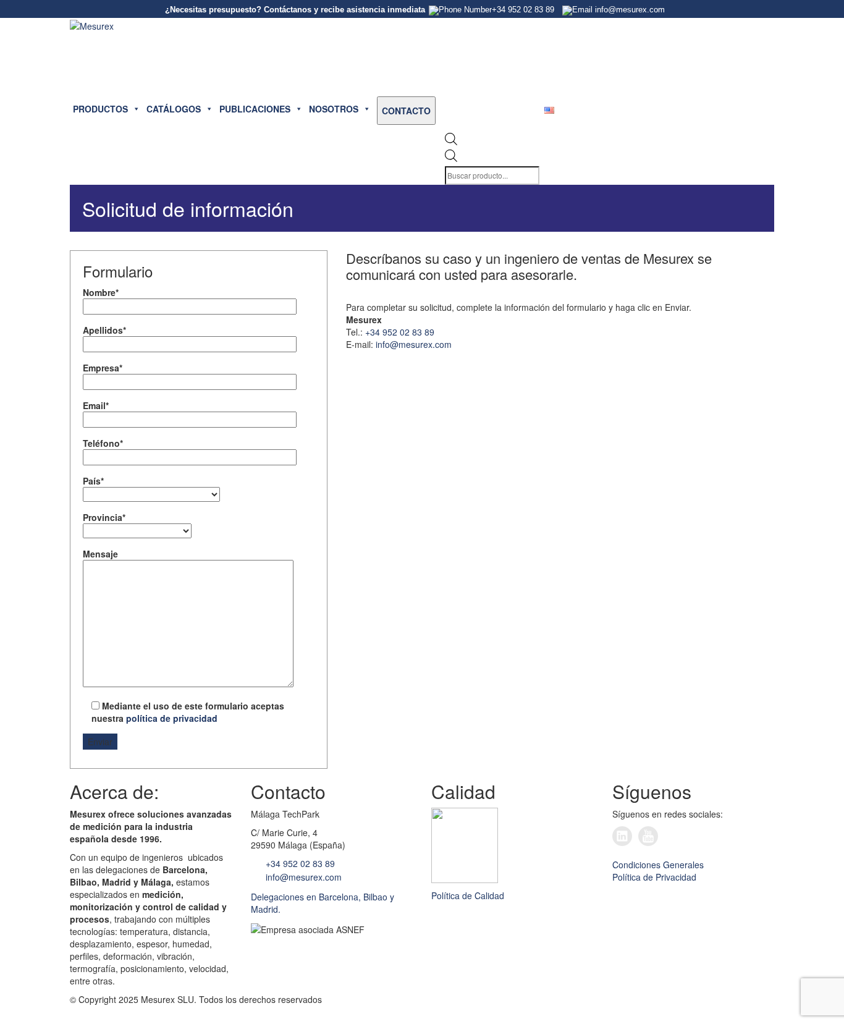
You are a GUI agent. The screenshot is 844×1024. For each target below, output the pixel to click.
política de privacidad (171, 718)
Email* (96, 405)
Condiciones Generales (658, 864)
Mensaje (100, 554)
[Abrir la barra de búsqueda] (451, 142)
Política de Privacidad (654, 877)
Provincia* (104, 517)
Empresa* (102, 368)
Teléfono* (103, 443)
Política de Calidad (467, 895)
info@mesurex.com (414, 344)
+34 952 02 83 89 (399, 332)
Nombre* (101, 292)
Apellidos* (104, 330)
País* (93, 481)
